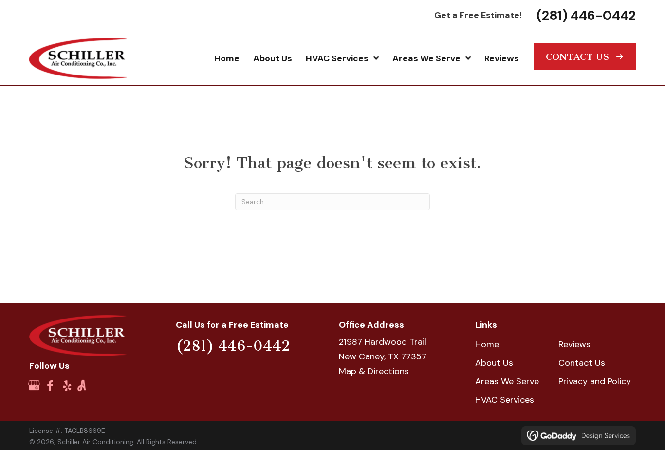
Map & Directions (374, 371)
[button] (585, 56)
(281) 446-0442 (586, 15)
